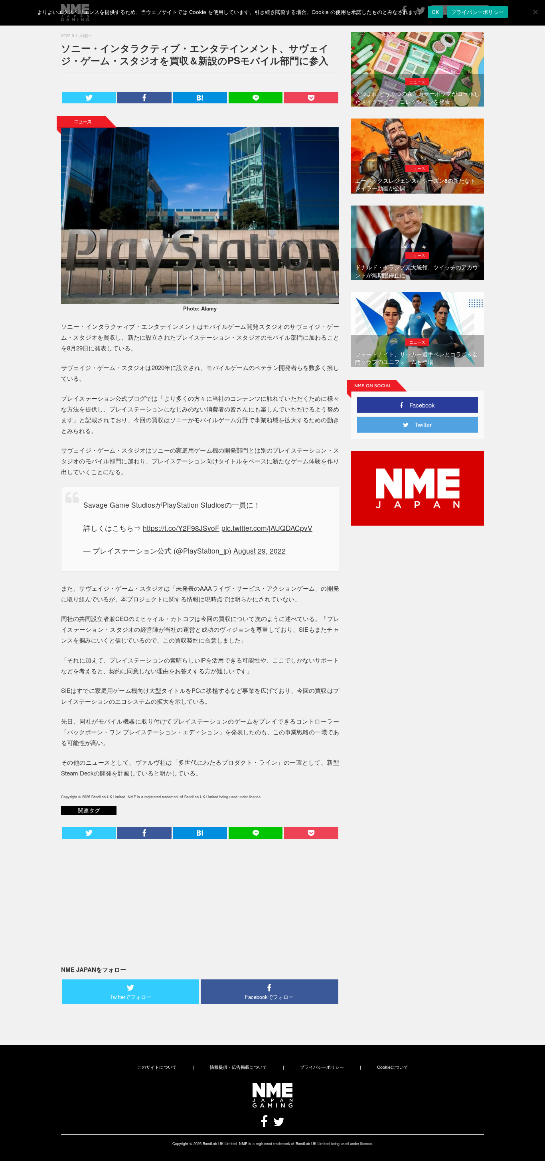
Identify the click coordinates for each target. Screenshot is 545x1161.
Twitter (420, 424)
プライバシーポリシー (322, 1067)
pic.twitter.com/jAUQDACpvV (266, 528)
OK (435, 12)
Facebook (419, 405)
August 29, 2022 (259, 551)
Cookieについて (392, 1067)
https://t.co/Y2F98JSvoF (181, 528)
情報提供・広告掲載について (238, 1067)
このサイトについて (157, 1067)
